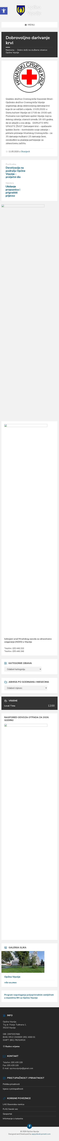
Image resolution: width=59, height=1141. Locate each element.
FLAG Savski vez (10, 1109)
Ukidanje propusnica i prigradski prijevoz (13, 191)
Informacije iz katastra (13, 1118)
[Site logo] (29, 16)
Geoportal (7, 1114)
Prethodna (11, 164)
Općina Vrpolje (12, 976)
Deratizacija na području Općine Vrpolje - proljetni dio (15, 172)
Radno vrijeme (12, 1046)
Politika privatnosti (11, 1084)
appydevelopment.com (41, 1134)
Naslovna (10, 50)
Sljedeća (10, 183)
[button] (3, 11)
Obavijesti (25, 151)
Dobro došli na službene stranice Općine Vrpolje (26, 51)
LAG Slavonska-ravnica (13, 1104)
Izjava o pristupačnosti (13, 1089)
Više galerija (10, 983)
